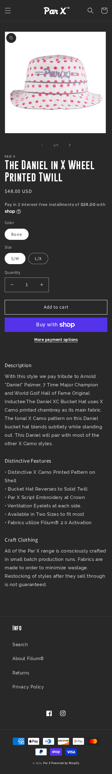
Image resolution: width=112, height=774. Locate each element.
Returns (20, 672)
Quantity (12, 272)
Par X (47, 763)
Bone (16, 234)
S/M (15, 258)
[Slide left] (42, 145)
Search (20, 644)
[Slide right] (70, 145)
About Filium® (28, 658)
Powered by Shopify (65, 763)
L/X (38, 258)
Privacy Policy (28, 686)
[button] (8, 10)
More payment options (56, 340)
